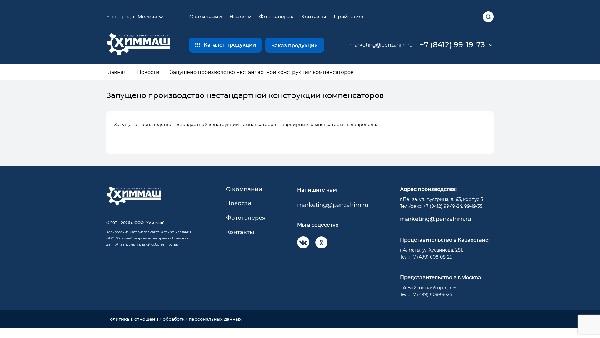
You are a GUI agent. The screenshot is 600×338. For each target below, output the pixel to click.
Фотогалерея (276, 17)
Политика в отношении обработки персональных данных (174, 319)
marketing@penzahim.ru (381, 45)
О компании (205, 17)
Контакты (313, 17)
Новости (240, 17)
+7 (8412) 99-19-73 (452, 44)
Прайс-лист (349, 17)
